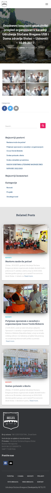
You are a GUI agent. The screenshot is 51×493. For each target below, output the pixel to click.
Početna (10, 476)
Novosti (10, 188)
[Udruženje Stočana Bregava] (5, 4)
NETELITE (42, 487)
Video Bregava (27, 482)
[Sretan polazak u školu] (25, 363)
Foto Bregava (13, 482)
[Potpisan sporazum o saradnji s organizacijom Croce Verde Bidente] (25, 298)
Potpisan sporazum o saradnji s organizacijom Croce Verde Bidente (24, 322)
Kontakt (40, 482)
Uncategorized (12, 197)
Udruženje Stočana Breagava (16, 487)
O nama (20, 476)
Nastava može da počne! (16, 142)
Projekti (10, 192)
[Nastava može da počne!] (25, 239)
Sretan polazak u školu (15, 155)
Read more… (29, 276)
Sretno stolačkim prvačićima (18, 160)
